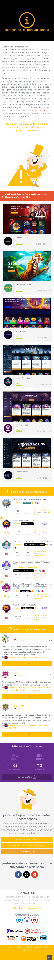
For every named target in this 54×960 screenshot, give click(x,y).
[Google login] (34, 874)
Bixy (15, 638)
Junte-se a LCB (27, 851)
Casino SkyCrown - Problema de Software (30, 500)
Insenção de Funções (13, 947)
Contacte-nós (34, 908)
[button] (37, 503)
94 (50, 707)
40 (50, 638)
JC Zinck (19, 503)
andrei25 (37, 535)
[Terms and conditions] (35, 931)
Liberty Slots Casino (24, 378)
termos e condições (37, 110)
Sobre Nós (18, 908)
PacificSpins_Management (26, 567)
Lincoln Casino (22, 472)
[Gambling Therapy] (29, 937)
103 (50, 674)
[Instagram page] (27, 920)
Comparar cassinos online (23, 520)
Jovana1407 (19, 706)
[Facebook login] (18, 874)
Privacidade (27, 947)
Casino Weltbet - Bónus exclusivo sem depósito (27, 657)
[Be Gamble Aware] (12, 937)
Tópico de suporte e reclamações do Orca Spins (32, 541)
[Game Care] (15, 931)
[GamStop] (43, 937)
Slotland (19, 238)
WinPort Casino (22, 331)
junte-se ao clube (24, 777)
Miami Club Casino (23, 425)
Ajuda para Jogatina (41, 947)
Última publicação (40, 510)
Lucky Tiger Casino (23, 284)
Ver (25, 663)
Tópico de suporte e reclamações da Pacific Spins (31, 563)
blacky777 (37, 619)
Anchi (18, 524)
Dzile (17, 591)
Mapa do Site (27, 950)
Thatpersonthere (39, 556)
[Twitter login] (26, 874)
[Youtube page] (34, 920)
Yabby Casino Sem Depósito (24, 605)
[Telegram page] (19, 920)
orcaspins (19, 544)
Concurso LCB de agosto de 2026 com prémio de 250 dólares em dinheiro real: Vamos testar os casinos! (33, 586)
